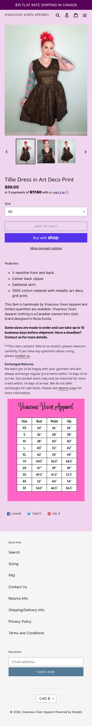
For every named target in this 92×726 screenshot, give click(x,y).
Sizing (13, 564)
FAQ (12, 575)
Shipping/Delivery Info (27, 610)
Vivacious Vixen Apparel (27, 15)
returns (63, 388)
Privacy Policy (20, 621)
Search (14, 552)
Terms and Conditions (26, 633)
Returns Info (18, 598)
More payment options (46, 248)
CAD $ (44, 698)
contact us (22, 356)
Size (8, 203)
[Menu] (84, 14)
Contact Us (18, 587)
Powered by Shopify (68, 712)
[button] (36, 192)
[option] (25, 151)
